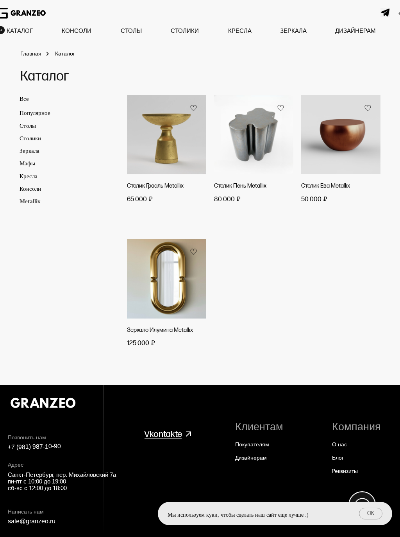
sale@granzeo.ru (31, 521)
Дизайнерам (251, 458)
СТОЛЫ (131, 30)
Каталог (65, 53)
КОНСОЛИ (76, 30)
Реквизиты (345, 471)
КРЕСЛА (240, 30)
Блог (338, 458)
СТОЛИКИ (185, 30)
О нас (339, 444)
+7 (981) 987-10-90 (34, 446)
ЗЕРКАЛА (293, 30)
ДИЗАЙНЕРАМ (355, 30)
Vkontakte (163, 434)
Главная (30, 53)
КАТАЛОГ (20, 30)
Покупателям (252, 444)
